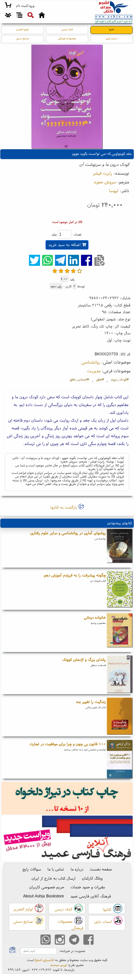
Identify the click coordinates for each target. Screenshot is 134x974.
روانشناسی (90, 362)
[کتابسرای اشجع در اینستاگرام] (59, 940)
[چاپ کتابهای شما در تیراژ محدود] (67, 799)
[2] (61, 270)
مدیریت (93, 370)
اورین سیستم (58, 964)
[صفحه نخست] (41, 16)
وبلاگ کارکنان (92, 878)
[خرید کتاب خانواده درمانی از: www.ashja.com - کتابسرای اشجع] (120, 632)
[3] (67, 270)
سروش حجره (105, 182)
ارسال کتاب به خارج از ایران (53, 878)
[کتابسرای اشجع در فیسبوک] (88, 940)
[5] (79, 270)
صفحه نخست (101, 869)
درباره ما (77, 869)
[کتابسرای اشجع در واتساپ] (45, 940)
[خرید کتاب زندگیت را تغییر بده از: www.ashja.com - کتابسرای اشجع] (120, 716)
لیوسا (113, 190)
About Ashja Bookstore (43, 896)
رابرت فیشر (102, 173)
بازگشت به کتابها (64, 507)
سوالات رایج (31, 869)
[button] (25, 5)
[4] (73, 270)
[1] (54, 270)
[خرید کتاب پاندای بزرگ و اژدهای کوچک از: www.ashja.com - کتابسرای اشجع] (120, 674)
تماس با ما (55, 869)
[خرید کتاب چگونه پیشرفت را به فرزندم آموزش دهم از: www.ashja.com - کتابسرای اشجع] (120, 590)
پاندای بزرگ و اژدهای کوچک (84, 659)
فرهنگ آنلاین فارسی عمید (91, 896)
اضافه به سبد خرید (65, 244)
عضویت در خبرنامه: (72, 950)
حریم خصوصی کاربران (46, 887)
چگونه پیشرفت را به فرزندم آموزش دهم (75, 575)
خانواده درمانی (95, 617)
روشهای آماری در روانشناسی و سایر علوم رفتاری (68, 533)
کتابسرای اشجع (44, 959)
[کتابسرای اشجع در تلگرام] (74, 940)
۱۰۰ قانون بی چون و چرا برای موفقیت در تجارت (68, 743)
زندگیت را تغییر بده (91, 701)
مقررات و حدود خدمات (88, 887)
